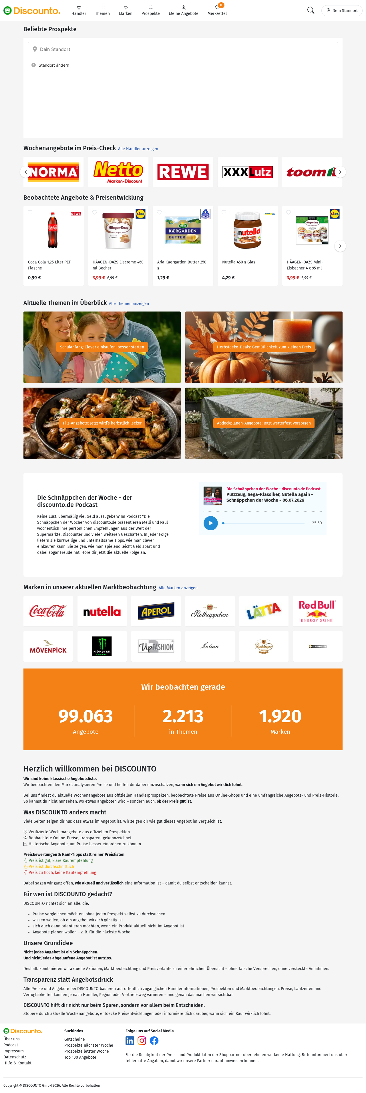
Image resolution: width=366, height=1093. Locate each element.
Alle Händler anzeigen (138, 148)
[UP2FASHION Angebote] (156, 646)
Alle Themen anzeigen (129, 303)
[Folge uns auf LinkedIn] (130, 1040)
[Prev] (25, 172)
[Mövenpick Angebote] (48, 646)
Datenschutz (14, 1057)
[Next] (340, 172)
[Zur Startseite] (35, 10)
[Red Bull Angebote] (318, 611)
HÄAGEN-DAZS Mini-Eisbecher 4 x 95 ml (305, 265)
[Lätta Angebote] (264, 611)
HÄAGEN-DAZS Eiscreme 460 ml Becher (118, 265)
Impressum (13, 1051)
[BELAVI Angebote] (210, 646)
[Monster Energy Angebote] (102, 646)
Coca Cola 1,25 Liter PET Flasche (49, 265)
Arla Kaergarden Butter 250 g (181, 265)
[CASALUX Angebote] (318, 646)
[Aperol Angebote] (156, 611)
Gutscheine (74, 1039)
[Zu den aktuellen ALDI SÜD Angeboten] (247, 172)
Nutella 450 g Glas (238, 262)
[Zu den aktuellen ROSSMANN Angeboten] (118, 172)
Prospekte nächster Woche (88, 1045)
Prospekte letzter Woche (86, 1051)
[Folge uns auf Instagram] (142, 1040)
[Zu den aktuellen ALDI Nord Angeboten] (312, 172)
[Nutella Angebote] (102, 611)
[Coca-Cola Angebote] (48, 611)
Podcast (10, 1045)
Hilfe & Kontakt (17, 1063)
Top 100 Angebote (80, 1057)
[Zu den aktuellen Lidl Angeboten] (182, 172)
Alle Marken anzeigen (178, 588)
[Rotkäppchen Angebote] (210, 611)
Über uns (11, 1039)
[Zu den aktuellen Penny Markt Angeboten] (53, 172)
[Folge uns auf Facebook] (154, 1040)
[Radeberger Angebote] (264, 646)
